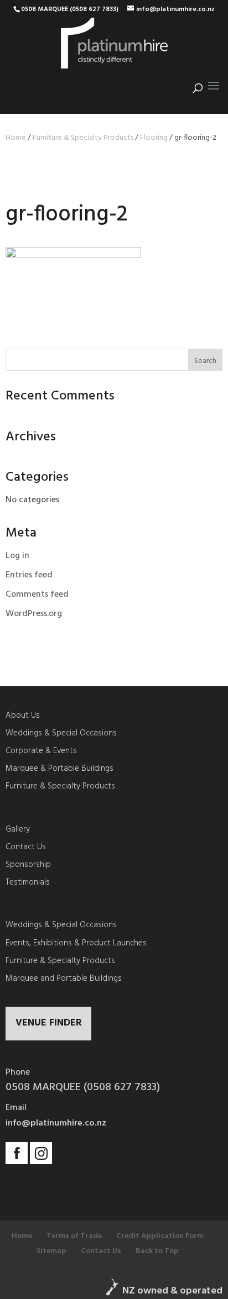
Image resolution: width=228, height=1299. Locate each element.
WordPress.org (34, 614)
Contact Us (26, 847)
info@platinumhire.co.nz (56, 1123)
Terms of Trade (74, 1236)
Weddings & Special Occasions (61, 733)
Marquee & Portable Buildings (59, 768)
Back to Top (157, 1251)
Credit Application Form (160, 1236)
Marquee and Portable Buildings (64, 978)
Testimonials (28, 882)
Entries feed (29, 575)
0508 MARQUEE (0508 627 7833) (69, 9)
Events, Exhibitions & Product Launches (76, 943)
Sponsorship (28, 864)
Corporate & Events (41, 751)
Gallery (18, 829)
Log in (17, 556)
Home (16, 138)
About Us (23, 715)
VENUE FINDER (48, 1023)
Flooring (154, 138)
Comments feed (37, 594)
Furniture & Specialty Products (83, 138)
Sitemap (51, 1251)
